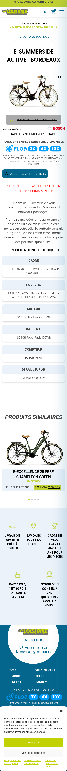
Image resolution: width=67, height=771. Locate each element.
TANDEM (41, 682)
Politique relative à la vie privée (12, 762)
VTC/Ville (41, 23)
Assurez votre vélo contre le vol (33, 2)
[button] (61, 711)
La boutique (27, 23)
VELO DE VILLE (45, 670)
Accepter (33, 742)
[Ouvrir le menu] (61, 12)
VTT (13, 670)
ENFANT (16, 682)
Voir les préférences (33, 753)
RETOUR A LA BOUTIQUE (33, 36)
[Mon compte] (45, 12)
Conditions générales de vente (51, 763)
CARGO (15, 676)
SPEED (39, 676)
